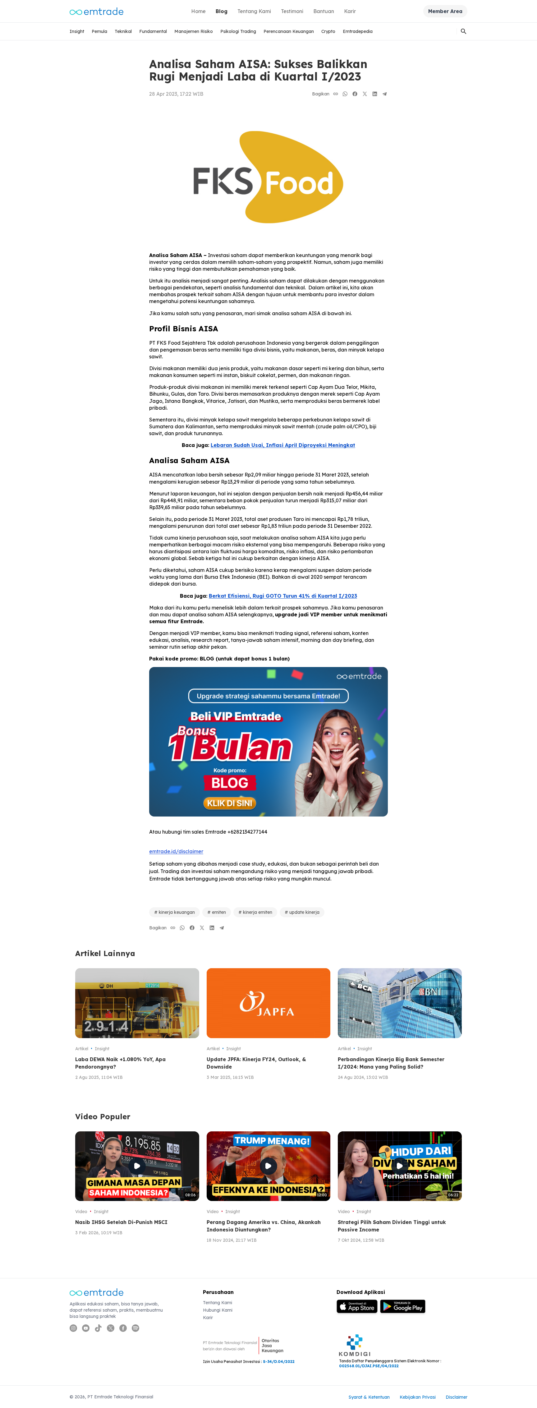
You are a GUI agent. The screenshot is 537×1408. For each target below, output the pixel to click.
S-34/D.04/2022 (279, 1361)
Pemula (99, 31)
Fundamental (153, 31)
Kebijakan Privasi (418, 1397)
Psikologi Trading (238, 31)
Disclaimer (456, 1397)
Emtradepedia (358, 31)
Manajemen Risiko (193, 31)
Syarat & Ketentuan (369, 1397)
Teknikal (123, 31)
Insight (77, 31)
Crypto (328, 31)
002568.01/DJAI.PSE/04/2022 (369, 1366)
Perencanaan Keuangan (289, 31)
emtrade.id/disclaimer (176, 851)
